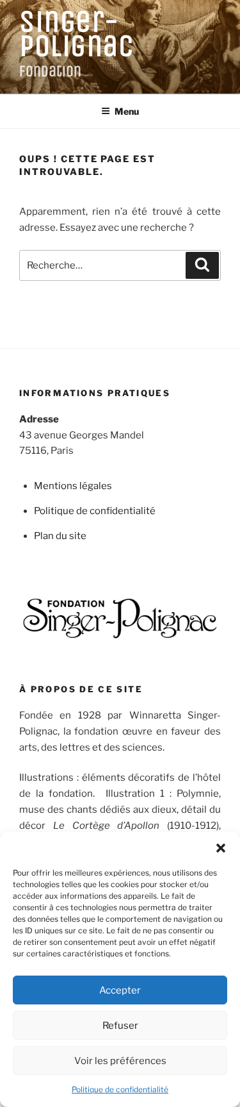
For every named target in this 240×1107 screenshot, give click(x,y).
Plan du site (60, 536)
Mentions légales (73, 486)
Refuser (120, 1025)
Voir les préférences (120, 1061)
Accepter (120, 990)
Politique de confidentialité (120, 1089)
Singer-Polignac (76, 33)
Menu (127, 111)
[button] (220, 848)
